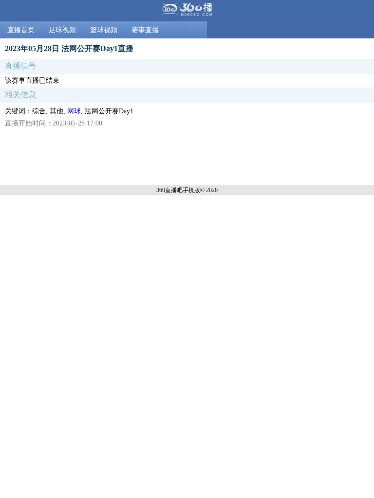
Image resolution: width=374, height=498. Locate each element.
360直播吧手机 (175, 190)
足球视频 (62, 30)
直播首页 (21, 30)
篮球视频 (103, 30)
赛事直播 (145, 30)
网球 (74, 111)
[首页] (187, 10)
